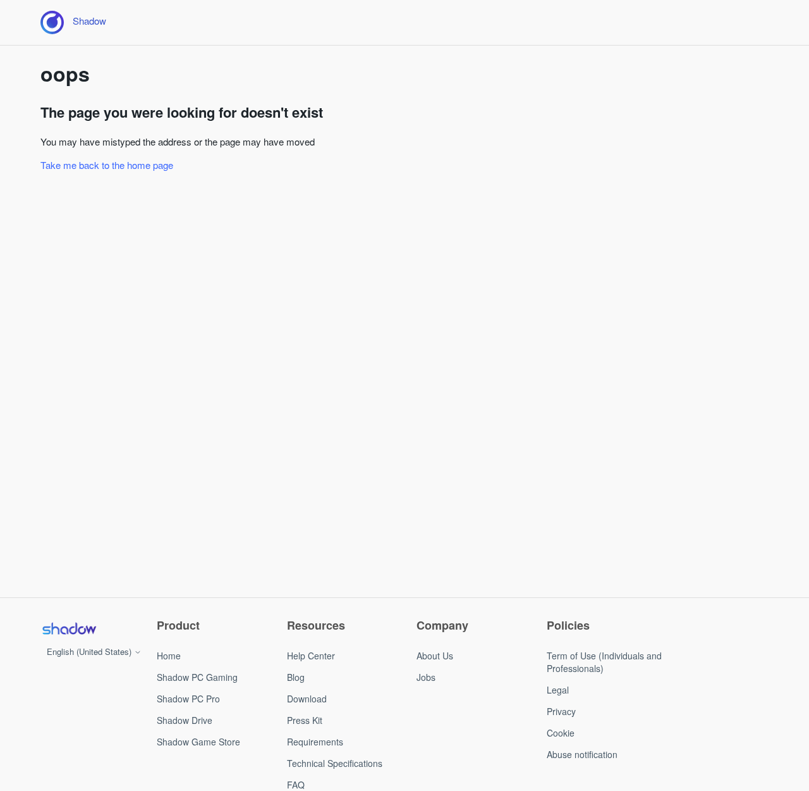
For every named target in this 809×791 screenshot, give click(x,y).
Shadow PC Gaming (197, 677)
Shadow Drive (184, 720)
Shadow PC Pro (188, 698)
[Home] (68, 628)
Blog (296, 677)
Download (307, 698)
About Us (435, 655)
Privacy (561, 711)
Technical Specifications (334, 763)
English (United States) (90, 651)
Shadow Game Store (198, 741)
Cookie (561, 732)
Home (169, 655)
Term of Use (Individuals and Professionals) (604, 662)
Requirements (315, 741)
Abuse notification (582, 754)
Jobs (426, 677)
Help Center (311, 655)
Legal (558, 689)
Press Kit (304, 720)
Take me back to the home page (106, 164)
